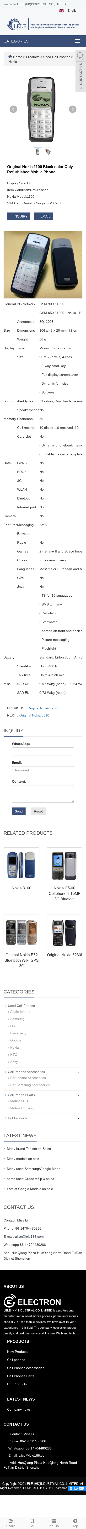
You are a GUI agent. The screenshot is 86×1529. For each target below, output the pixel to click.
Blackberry (18, 1033)
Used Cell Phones (56, 57)
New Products (17, 1352)
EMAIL (44, 216)
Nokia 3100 (21, 888)
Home (17, 57)
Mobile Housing (22, 1108)
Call (32, 1526)
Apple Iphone (20, 1012)
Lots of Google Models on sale (30, 1189)
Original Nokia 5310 (34, 715)
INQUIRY (20, 216)
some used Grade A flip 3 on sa (30, 1179)
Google (15, 1040)
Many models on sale (23, 1159)
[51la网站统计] (77, 1488)
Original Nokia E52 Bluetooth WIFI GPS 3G (22, 960)
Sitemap (61, 1488)
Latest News (21, 1399)
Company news (19, 1409)
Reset (38, 811)
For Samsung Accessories (30, 1085)
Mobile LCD (19, 1101)
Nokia (12, 62)
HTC (13, 1054)
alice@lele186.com (29, 1236)
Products (33, 57)
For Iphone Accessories (28, 1078)
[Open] (80, 71)
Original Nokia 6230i (42, 708)
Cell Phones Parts (21, 1095)
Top (75, 1526)
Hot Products (17, 1118)
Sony (14, 1062)
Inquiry (54, 1526)
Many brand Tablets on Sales (29, 1149)
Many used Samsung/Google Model (34, 1169)
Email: (17, 762)
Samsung (17, 1019)
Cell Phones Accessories (26, 1072)
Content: (19, 781)
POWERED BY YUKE (39, 1488)
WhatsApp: (21, 744)
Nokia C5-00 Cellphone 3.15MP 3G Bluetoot (65, 893)
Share (10, 1526)
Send (19, 811)
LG (12, 1026)
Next (72, 109)
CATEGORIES (16, 41)
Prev (13, 109)
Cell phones (16, 1360)
